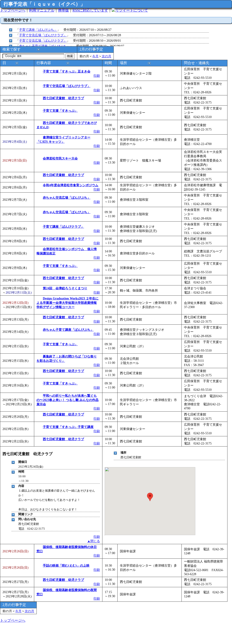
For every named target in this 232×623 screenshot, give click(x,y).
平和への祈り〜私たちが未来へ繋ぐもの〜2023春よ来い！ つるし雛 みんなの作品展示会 (67, 400)
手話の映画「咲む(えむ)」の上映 (66, 565)
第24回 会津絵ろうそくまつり (65, 288)
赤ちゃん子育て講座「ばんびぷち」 (44, 46)
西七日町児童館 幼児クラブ (63, 98)
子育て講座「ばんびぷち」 (38, 29)
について (140, 10)
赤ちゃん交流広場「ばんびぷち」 (66, 197)
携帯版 (63, 10)
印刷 (97, 75)
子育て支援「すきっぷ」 (60, 110)
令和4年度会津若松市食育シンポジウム (70, 185)
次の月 (106, 56)
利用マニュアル (41, 10)
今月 (95, 56)
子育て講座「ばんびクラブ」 (63, 226)
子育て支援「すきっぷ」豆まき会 (66, 71)
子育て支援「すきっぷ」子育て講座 (68, 427)
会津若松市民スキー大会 (60, 158)
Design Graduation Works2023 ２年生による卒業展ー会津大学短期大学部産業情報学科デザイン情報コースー (67, 303)
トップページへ (12, 10)
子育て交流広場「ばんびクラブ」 (43, 35)
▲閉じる (93, 541)
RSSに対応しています (90, 10)
